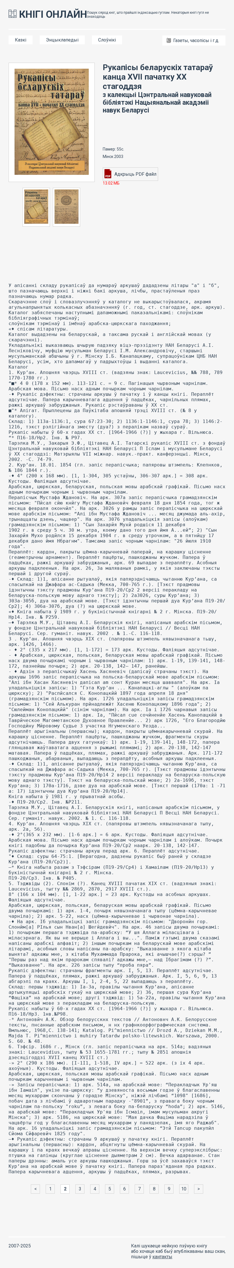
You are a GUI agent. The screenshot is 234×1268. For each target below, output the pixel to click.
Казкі (20, 40)
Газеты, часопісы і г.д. (196, 40)
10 (183, 1189)
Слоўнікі (107, 40)
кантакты (162, 1256)
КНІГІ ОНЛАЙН (52, 14)
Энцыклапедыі (62, 40)
